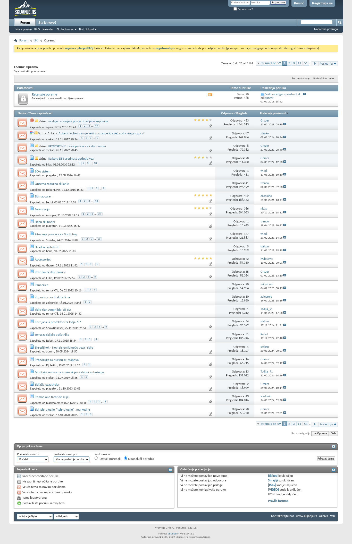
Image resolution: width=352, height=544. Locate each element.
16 (247, 359)
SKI (36, 40)
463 (246, 120)
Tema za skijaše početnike (52, 334)
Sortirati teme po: (65, 454)
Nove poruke (23, 29)
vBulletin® (174, 533)
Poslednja (326, 63)
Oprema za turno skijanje (52, 184)
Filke (49, 278)
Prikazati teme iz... (29, 454)
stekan (50, 139)
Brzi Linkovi (86, 29)
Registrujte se (322, 3)
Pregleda (241, 113)
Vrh (333, 433)
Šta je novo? (47, 22)
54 (247, 321)
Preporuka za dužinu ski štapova (57, 360)
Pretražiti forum (322, 78)
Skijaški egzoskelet (47, 384)
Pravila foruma (278, 501)
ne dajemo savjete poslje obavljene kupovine (78, 121)
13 (247, 371)
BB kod (273, 476)
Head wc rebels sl (46, 247)
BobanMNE (53, 189)
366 (246, 208)
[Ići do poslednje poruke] (284, 124)
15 (98, 239)
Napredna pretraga (326, 29)
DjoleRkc (51, 365)
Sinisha (50, 240)
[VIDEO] (273, 489)
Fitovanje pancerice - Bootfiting (56, 234)
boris (49, 251)
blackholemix (54, 402)
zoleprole (52, 303)
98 (247, 158)
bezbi (49, 202)
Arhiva (323, 516)
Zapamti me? (245, 9)
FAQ (37, 29)
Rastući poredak (109, 459)
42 (247, 259)
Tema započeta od (40, 113)
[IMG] (272, 485)
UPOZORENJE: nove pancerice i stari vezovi (77, 146)
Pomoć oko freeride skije (52, 397)
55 (247, 271)
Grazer (50, 265)
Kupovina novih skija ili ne (52, 297)
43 (247, 396)
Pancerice (41, 285)
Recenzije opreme (44, 94)
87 (247, 133)
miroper (51, 215)
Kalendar (48, 29)
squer (49, 127)
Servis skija (42, 209)
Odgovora (227, 113)
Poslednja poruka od (273, 113)
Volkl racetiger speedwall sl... (283, 94)
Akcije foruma (64, 29)
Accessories (43, 259)
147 (246, 234)
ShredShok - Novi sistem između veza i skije (64, 347)
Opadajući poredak (140, 459)
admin (50, 351)
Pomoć (299, 3)
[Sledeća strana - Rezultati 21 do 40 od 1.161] (315, 63)
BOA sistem (42, 171)
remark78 (52, 290)
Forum (25, 22)
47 (96, 126)
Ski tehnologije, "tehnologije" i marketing (62, 409)
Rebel (49, 340)
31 (247, 334)
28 (247, 409)
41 (247, 183)
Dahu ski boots (45, 222)
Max (49, 164)
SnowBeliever (54, 328)
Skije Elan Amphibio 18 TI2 (53, 310)
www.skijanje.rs (306, 516)
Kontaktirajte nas (282, 516)
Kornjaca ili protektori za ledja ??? (58, 322)
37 (99, 214)
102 (246, 196)
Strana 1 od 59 (271, 63)
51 (306, 63)
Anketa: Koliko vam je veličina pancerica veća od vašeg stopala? (101, 133)
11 (299, 63)
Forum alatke (299, 78)
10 (95, 163)
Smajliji (273, 480)
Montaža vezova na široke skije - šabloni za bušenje (69, 372)
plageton (51, 175)
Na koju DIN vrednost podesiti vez (71, 158)
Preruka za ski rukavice (50, 272)
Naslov (22, 113)
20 (247, 284)
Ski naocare (43, 196)
